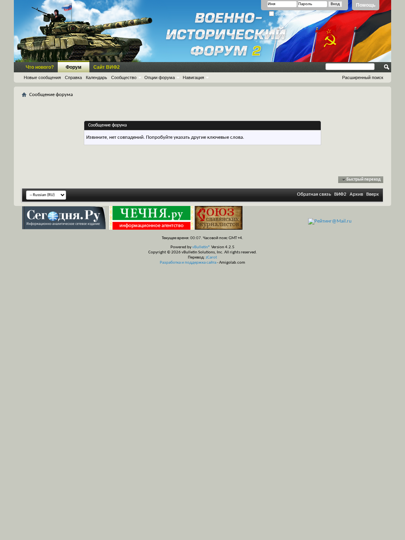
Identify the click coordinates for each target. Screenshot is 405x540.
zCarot (211, 257)
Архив (356, 194)
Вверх (372, 194)
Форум (73, 67)
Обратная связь (314, 194)
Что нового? (40, 67)
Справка (73, 77)
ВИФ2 (340, 194)
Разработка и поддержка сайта (188, 263)
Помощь (365, 5)
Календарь (96, 77)
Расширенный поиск (362, 77)
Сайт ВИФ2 (106, 67)
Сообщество (123, 77)
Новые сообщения (42, 77)
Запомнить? (286, 14)
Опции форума (159, 77)
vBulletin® (201, 247)
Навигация (193, 77)
